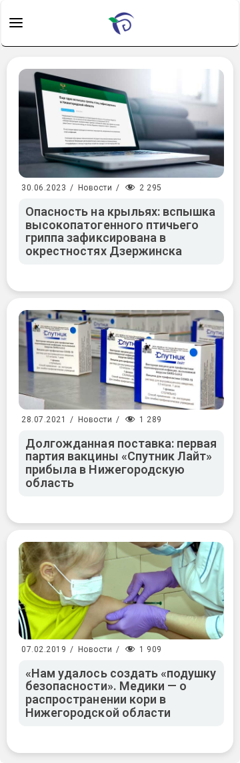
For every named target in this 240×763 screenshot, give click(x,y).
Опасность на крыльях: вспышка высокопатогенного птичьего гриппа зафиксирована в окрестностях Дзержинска (120, 231)
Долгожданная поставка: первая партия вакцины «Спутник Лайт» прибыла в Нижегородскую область (121, 463)
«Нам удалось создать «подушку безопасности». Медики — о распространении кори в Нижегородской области (120, 693)
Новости (95, 187)
